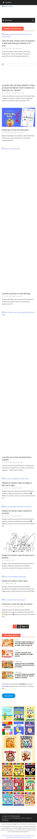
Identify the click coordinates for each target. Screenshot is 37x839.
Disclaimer (23, 835)
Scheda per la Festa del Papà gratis (15, 130)
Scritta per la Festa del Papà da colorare (17, 604)
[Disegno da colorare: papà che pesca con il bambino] (18, 542)
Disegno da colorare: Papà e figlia (14, 581)
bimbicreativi (18, 48)
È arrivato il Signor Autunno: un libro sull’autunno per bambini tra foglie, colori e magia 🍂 (24, 643)
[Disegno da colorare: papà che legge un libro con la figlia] (15, 478)
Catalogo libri (8, 696)
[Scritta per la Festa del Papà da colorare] (13, 600)
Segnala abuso (30, 835)
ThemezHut (5, 820)
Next (24, 626)
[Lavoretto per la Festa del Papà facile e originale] (18, 382)
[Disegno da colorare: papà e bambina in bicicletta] (16, 506)
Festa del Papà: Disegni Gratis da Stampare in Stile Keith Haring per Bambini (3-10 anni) (18, 43)
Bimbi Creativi (16, 816)
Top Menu (8, 2)
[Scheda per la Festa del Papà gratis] (18, 117)
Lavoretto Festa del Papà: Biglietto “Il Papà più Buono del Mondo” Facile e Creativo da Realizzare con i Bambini (18, 87)
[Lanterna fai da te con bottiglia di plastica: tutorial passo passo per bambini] (7, 664)
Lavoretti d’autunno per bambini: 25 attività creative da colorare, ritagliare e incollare (25, 675)
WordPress (17, 818)
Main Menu (8, 20)
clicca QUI (5, 686)
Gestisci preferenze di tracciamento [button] (22, 837)
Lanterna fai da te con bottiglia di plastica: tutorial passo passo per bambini (24, 665)
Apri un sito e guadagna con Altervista (11, 835)
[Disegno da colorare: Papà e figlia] (14, 576)
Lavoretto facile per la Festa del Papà (16, 293)
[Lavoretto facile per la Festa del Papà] (18, 219)
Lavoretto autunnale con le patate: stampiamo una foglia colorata (24, 654)
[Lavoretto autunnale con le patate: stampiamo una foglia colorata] (7, 653)
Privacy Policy (9, 837)
